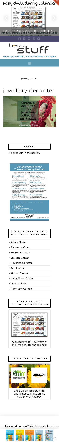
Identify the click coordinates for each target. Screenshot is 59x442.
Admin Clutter (19, 242)
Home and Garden (21, 288)
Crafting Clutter (20, 257)
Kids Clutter (17, 268)
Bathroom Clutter (21, 247)
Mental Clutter (19, 283)
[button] (29, 63)
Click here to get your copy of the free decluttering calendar (29, 343)
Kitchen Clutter (19, 273)
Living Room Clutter (22, 278)
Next (52, 18)
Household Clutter (21, 263)
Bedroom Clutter (20, 252)
